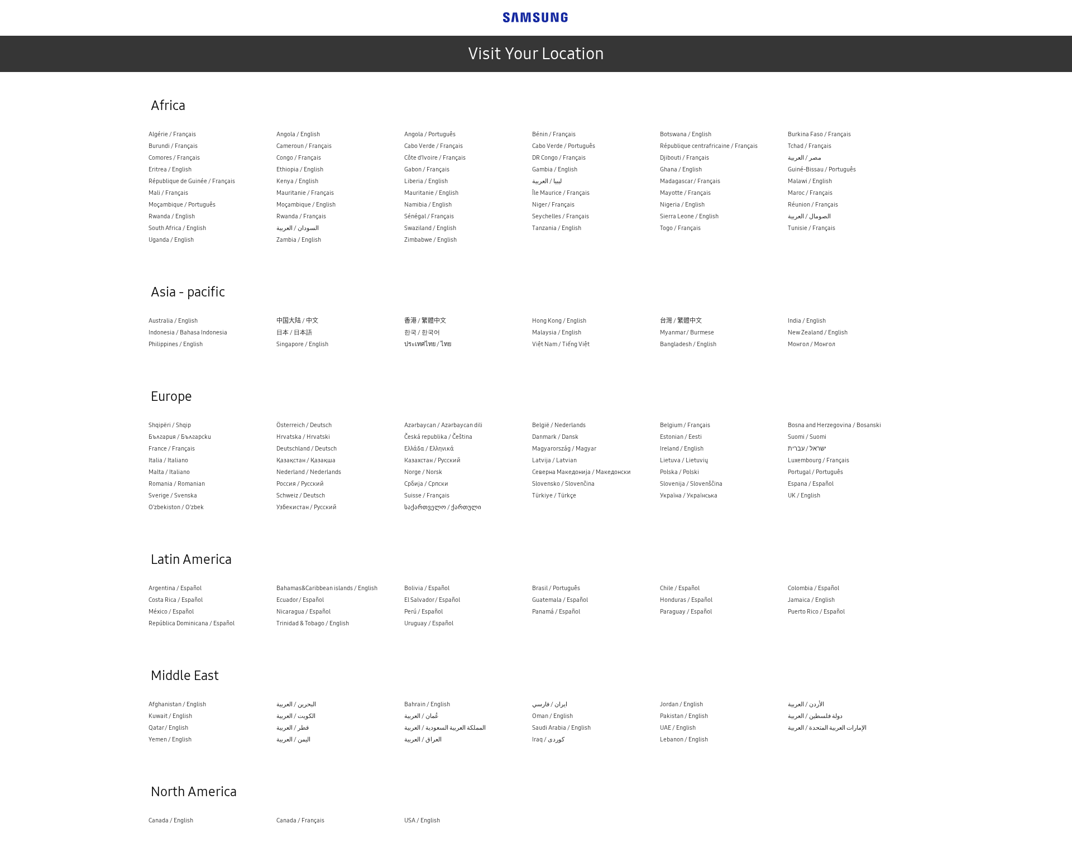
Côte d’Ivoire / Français (435, 157)
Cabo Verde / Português (563, 146)
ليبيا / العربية (547, 181)
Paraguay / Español (686, 611)
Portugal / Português (815, 472)
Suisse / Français (426, 495)
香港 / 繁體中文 (425, 320)
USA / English (422, 820)
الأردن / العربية (806, 704)
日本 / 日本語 (294, 332)
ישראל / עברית (807, 448)
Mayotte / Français (685, 193)
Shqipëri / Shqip (170, 425)
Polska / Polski (679, 472)
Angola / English (298, 134)
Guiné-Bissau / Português (822, 169)
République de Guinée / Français (192, 181)
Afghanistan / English (177, 704)
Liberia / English (426, 181)
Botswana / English (685, 134)
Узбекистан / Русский (306, 507)
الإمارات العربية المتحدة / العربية (827, 727)
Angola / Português (430, 134)
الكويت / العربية (295, 716)
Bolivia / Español (426, 588)
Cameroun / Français (304, 146)
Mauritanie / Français (305, 193)
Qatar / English (168, 727)
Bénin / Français (554, 134)
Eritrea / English (170, 169)
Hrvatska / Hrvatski (303, 437)
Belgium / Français (685, 425)
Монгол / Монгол (811, 344)
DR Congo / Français (559, 157)
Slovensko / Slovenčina (563, 483)
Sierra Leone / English (689, 216)
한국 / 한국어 (422, 332)
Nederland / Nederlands (308, 472)
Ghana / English (681, 169)
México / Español (171, 611)
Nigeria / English (682, 204)
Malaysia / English (556, 332)
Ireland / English (682, 448)
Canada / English (171, 820)
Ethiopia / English (299, 169)
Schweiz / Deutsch (300, 495)
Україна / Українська (688, 495)
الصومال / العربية (809, 216)
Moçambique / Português (182, 204)
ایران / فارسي (549, 704)
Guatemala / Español (560, 600)
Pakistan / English (684, 716)
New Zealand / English (818, 332)
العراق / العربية (423, 739)
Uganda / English (171, 239)
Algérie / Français (172, 134)
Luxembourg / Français (818, 460)
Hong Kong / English (559, 320)
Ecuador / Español (300, 600)
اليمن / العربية (293, 739)
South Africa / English (177, 228)
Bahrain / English (427, 704)
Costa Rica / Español (176, 600)
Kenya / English (297, 181)
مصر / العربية (804, 157)
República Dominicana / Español (191, 623)
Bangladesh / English (688, 344)
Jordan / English (681, 704)
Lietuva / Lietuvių (684, 460)
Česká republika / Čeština (438, 437)
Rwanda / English (172, 216)
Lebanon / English (684, 739)
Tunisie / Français (811, 228)
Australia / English (173, 320)
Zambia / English (298, 239)
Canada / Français (300, 820)
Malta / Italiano (169, 472)
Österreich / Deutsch (304, 425)
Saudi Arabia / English (561, 727)
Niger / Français (553, 204)
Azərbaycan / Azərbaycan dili (443, 425)
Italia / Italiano (168, 460)
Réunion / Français (813, 204)
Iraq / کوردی (548, 739)
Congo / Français (298, 157)
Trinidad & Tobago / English (312, 623)
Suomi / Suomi (807, 437)
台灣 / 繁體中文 (681, 320)
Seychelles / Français (560, 216)
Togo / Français (680, 228)
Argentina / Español (175, 588)
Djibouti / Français (684, 157)
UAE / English (678, 727)
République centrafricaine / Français (709, 146)
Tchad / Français (809, 146)
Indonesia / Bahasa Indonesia (188, 332)
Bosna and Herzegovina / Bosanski (834, 425)
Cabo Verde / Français (433, 146)
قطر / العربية (292, 727)
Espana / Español (811, 483)
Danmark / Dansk (555, 437)
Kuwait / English (170, 716)
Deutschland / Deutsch (306, 448)
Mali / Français (168, 193)
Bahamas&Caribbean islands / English (326, 588)
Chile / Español (680, 588)
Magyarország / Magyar (564, 448)
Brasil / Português (556, 588)
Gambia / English (554, 169)
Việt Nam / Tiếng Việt (561, 344)
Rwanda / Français (301, 216)
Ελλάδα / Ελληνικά (429, 448)
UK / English (804, 495)
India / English (807, 320)
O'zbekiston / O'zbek (176, 507)
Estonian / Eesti (681, 437)
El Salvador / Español (432, 600)
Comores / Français (174, 157)
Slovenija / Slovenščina (691, 483)
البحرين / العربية (296, 704)
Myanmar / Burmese (687, 332)
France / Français (172, 448)
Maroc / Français (810, 193)
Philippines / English (176, 344)
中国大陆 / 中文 (297, 320)
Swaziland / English (430, 228)
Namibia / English (428, 204)
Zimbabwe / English (430, 239)
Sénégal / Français (429, 216)
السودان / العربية (297, 228)
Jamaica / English (811, 600)
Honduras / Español (686, 600)
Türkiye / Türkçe (554, 495)
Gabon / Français (426, 169)
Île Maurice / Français (561, 193)
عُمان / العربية (421, 716)
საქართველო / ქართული (442, 507)
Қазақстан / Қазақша (306, 460)
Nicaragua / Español (303, 611)
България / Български (180, 437)
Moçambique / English (306, 204)
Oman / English (552, 716)
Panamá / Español (556, 611)
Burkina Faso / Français (819, 134)
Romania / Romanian (177, 483)
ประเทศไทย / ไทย (427, 344)
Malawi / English (810, 181)
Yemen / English (170, 739)
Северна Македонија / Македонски (581, 472)
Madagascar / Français (690, 181)
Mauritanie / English (431, 193)
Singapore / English (302, 344)
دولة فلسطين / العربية (815, 716)
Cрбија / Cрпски (426, 483)
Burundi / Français (173, 146)
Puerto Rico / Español (816, 611)
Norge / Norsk (423, 472)
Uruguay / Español (428, 623)
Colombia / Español (813, 588)
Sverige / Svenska (173, 495)
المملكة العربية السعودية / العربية (445, 727)
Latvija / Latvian (554, 460)
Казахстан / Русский (432, 460)
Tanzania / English (556, 228)
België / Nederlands (559, 425)
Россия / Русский (300, 483)
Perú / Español (423, 611)
